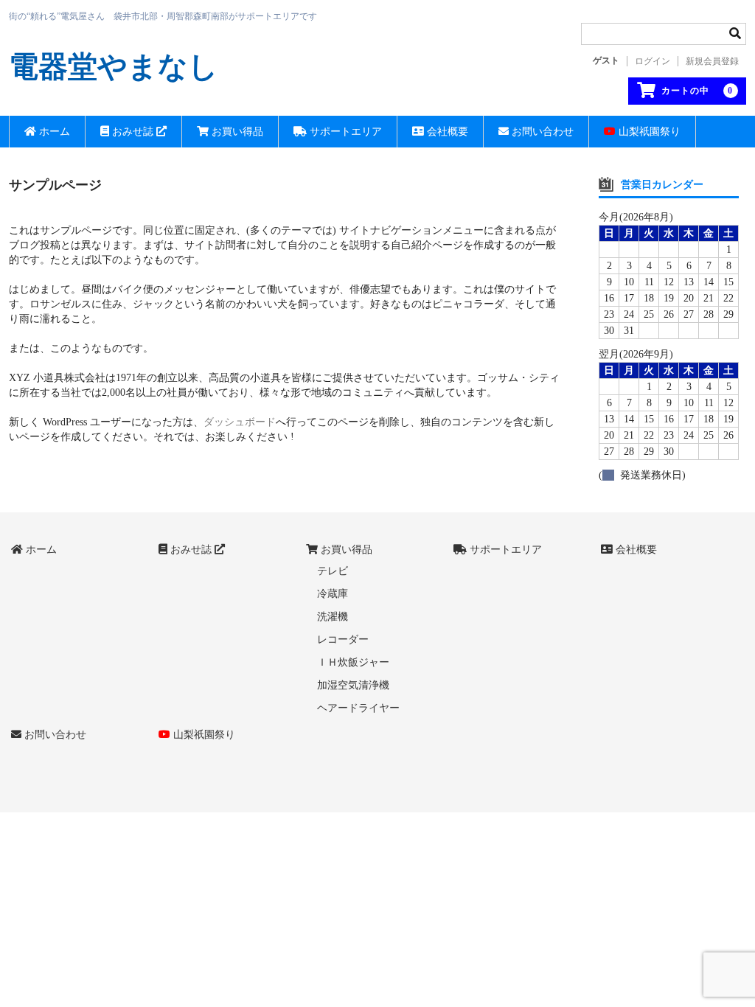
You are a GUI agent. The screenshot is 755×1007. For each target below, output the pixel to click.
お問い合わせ (541, 131)
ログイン (652, 61)
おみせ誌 (132, 131)
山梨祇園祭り (648, 131)
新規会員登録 (712, 61)
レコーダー (343, 639)
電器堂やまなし (113, 66)
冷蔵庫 (332, 593)
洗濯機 (332, 616)
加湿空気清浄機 (353, 685)
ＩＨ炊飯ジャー (353, 662)
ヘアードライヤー (358, 708)
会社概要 (446, 131)
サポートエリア (344, 131)
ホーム (53, 131)
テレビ (332, 570)
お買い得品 (236, 131)
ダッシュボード (239, 422)
